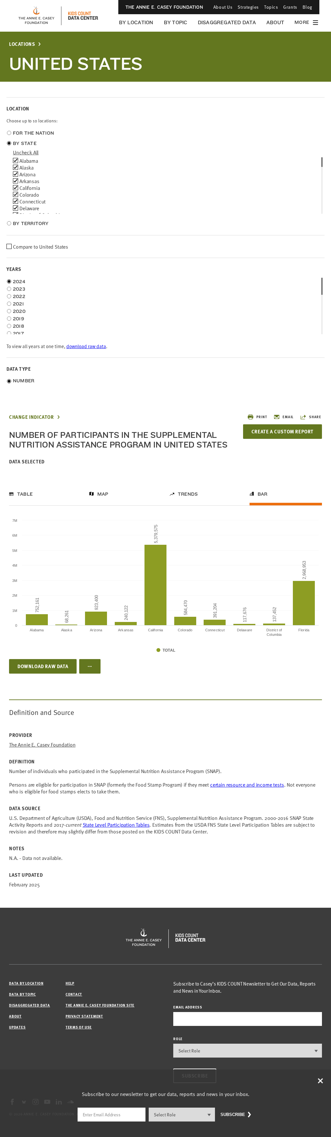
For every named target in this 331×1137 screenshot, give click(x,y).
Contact (74, 994)
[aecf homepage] (36, 16)
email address (187, 1007)
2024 (19, 281)
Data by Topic (22, 994)
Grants (290, 7)
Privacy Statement (84, 1016)
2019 (18, 319)
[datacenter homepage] (83, 15)
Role (178, 1038)
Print (261, 416)
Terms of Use (79, 1027)
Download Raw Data (42, 666)
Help (70, 983)
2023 (19, 289)
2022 (19, 296)
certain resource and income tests (247, 784)
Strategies (248, 7)
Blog (307, 7)
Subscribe (232, 1114)
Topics (271, 7)
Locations (22, 44)
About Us (222, 7)
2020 (19, 311)
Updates (17, 1027)
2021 (18, 304)
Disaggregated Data (227, 22)
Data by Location (26, 983)
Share (315, 416)
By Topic (175, 22)
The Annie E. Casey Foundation (164, 7)
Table (25, 494)
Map (103, 494)
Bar (263, 494)
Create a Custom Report (282, 431)
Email (288, 416)
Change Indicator (31, 417)
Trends (188, 494)
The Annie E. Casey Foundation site (100, 1005)
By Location (136, 22)
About (275, 22)
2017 (18, 333)
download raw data (86, 346)
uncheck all (25, 152)
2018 (18, 326)
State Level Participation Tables (116, 824)
